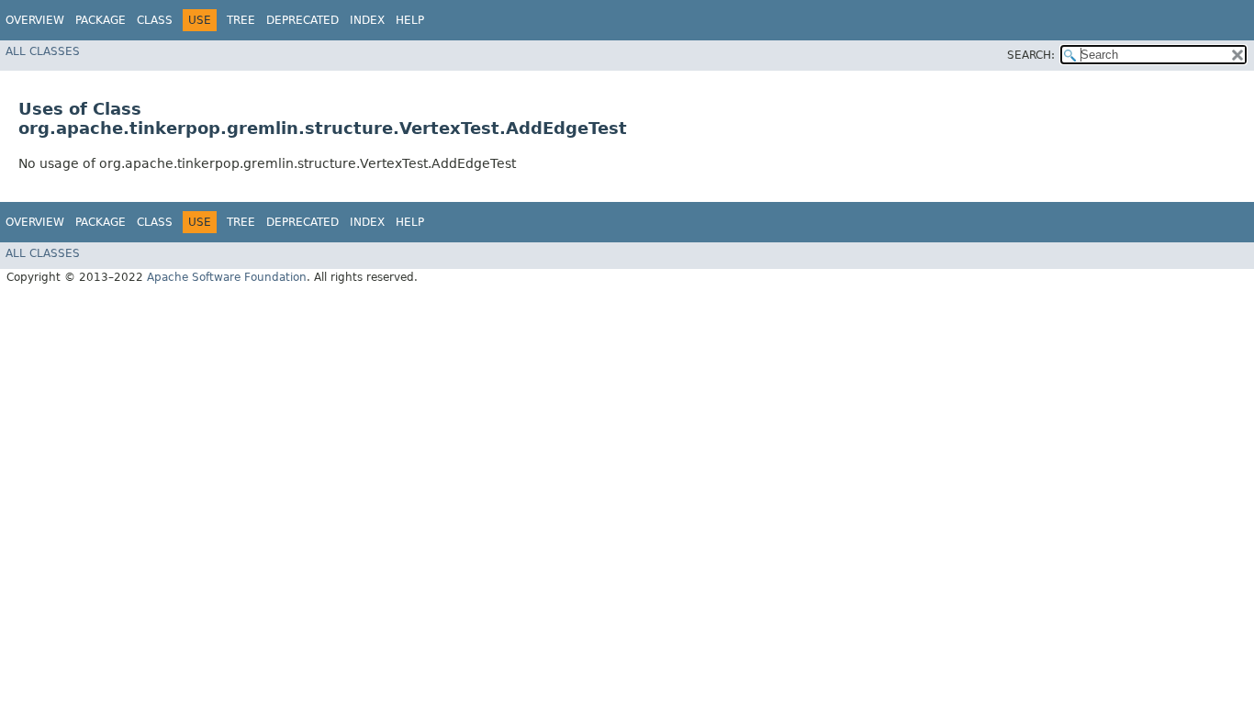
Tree (241, 20)
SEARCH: (1031, 55)
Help (410, 20)
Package (100, 20)
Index (367, 20)
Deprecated (302, 20)
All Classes (43, 51)
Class (155, 20)
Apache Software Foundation (227, 277)
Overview (35, 20)
